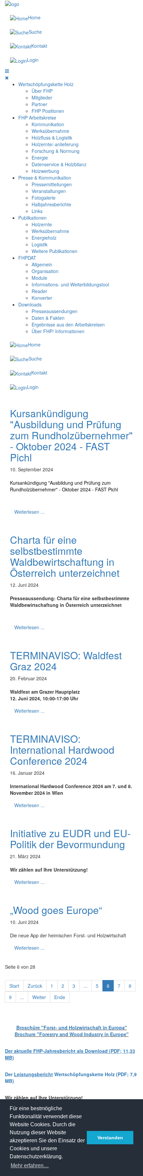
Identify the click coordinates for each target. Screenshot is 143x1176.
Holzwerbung (45, 171)
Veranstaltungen (49, 191)
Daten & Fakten (48, 317)
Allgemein (42, 264)
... (85, 985)
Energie (40, 157)
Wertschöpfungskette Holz (45, 84)
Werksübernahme (50, 131)
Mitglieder (42, 97)
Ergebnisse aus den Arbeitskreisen (68, 324)
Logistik (40, 244)
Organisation (45, 271)
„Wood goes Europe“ (56, 910)
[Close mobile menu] (7, 77)
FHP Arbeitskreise (37, 117)
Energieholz (44, 237)
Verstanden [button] (110, 1137)
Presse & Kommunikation (44, 177)
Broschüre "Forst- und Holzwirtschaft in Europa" (71, 1027)
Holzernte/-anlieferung (55, 144)
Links (37, 211)
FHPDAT (27, 257)
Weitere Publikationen (54, 251)
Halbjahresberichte (51, 204)
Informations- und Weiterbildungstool (70, 284)
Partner (39, 104)
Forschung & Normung (55, 151)
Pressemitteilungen (52, 184)
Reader (39, 291)
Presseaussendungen (54, 311)
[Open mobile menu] (7, 70)
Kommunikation (48, 124)
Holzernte (42, 224)
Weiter (39, 997)
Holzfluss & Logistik (52, 137)
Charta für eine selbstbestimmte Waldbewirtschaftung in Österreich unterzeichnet (64, 556)
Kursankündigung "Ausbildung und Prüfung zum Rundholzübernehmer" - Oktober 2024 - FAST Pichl (71, 435)
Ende (59, 997)
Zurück (35, 985)
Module (39, 277)
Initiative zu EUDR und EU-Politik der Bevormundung (70, 838)
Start (14, 985)
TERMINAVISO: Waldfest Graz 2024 (66, 660)
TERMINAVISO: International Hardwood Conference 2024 (62, 749)
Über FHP (42, 90)
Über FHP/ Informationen (58, 331)
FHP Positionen (48, 110)
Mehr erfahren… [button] (30, 1165)
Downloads (30, 304)
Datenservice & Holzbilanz (59, 164)
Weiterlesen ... (29, 511)
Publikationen (32, 217)
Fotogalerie (44, 197)
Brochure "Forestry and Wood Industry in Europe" (72, 1034)
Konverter (42, 297)
